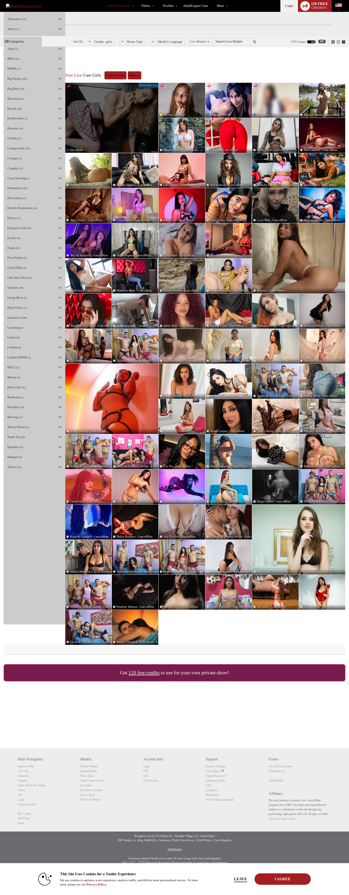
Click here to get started (282, 818)
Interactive (23, 776)
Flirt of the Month (90, 799)
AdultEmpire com (195, 6)
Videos (145, 6)
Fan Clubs (86, 785)
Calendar (23, 780)
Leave (240, 879)
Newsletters (212, 795)
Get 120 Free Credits (280, 766)
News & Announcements (220, 799)
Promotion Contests (91, 790)
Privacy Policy (96, 884)
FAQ (209, 785)
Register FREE (26, 766)
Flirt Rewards (151, 780)
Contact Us (212, 790)
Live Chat (23, 771)
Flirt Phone (24, 818)
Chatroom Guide (215, 780)
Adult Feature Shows (92, 780)
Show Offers (87, 795)
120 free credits (144, 673)
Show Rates (87, 776)
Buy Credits (24, 813)
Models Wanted (89, 766)
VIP (20, 795)
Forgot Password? (216, 776)
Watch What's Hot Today (31, 785)
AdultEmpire (276, 780)
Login (289, 6)
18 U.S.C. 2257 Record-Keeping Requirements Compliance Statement (174, 863)
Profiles (168, 6)
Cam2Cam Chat (26, 804)
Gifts (146, 776)
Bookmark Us (277, 771)
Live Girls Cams (119, 6)
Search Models (88, 771)
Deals (21, 823)
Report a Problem (216, 766)
